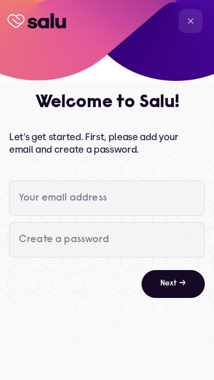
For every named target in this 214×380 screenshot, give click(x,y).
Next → (173, 284)
